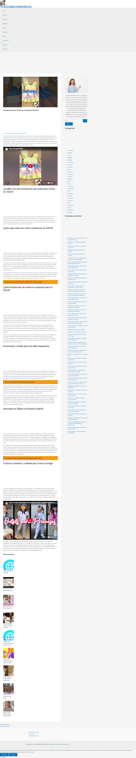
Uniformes (70, 210)
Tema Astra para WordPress (62, 744)
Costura (5, 15)
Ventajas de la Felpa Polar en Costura (77, 332)
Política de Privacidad (33, 732)
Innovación (70, 186)
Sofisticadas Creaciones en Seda (76, 329)
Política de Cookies (34, 736)
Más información (30, 752)
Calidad (70, 160)
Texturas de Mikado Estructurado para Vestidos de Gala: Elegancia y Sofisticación (77, 423)
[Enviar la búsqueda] (85, 120)
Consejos (70, 164)
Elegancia (5, 23)
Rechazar (4, 754)
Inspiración (70, 188)
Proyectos (70, 198)
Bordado (70, 157)
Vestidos (70, 212)
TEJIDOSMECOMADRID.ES (16, 6)
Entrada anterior (4, 724)
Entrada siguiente (5, 726)
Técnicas (70, 200)
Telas (4, 36)
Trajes (69, 207)
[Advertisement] (68, 63)
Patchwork (70, 193)
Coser (69, 169)
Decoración (71, 174)
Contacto (5, 49)
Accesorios (70, 150)
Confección (71, 162)
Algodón (70, 152)
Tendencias (6, 40)
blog (69, 155)
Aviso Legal (32, 734)
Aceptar (13, 754)
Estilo (69, 181)
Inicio (4, 11)
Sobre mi (5, 44)
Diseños (5, 19)
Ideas (4, 27)
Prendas (5, 32)
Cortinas (70, 167)
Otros (69, 191)
